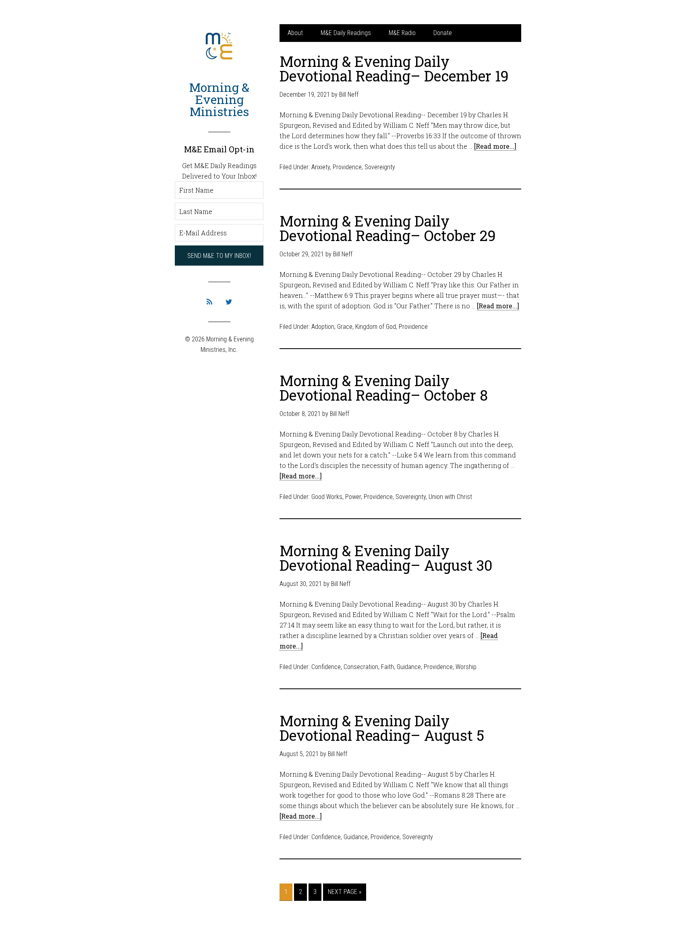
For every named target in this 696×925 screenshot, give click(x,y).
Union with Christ (450, 497)
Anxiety (320, 167)
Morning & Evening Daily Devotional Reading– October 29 (388, 228)
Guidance (409, 667)
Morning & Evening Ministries (219, 99)
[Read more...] (495, 146)
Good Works (326, 497)
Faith (387, 667)
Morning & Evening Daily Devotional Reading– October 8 (384, 388)
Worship (466, 667)
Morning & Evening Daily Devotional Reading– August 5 (382, 728)
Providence (347, 167)
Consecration (361, 667)
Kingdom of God (375, 327)
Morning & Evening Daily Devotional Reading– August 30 (386, 558)
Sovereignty (380, 167)
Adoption (322, 327)
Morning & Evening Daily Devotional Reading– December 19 (394, 68)
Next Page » (344, 892)
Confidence (326, 667)
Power (353, 497)
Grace (344, 327)
